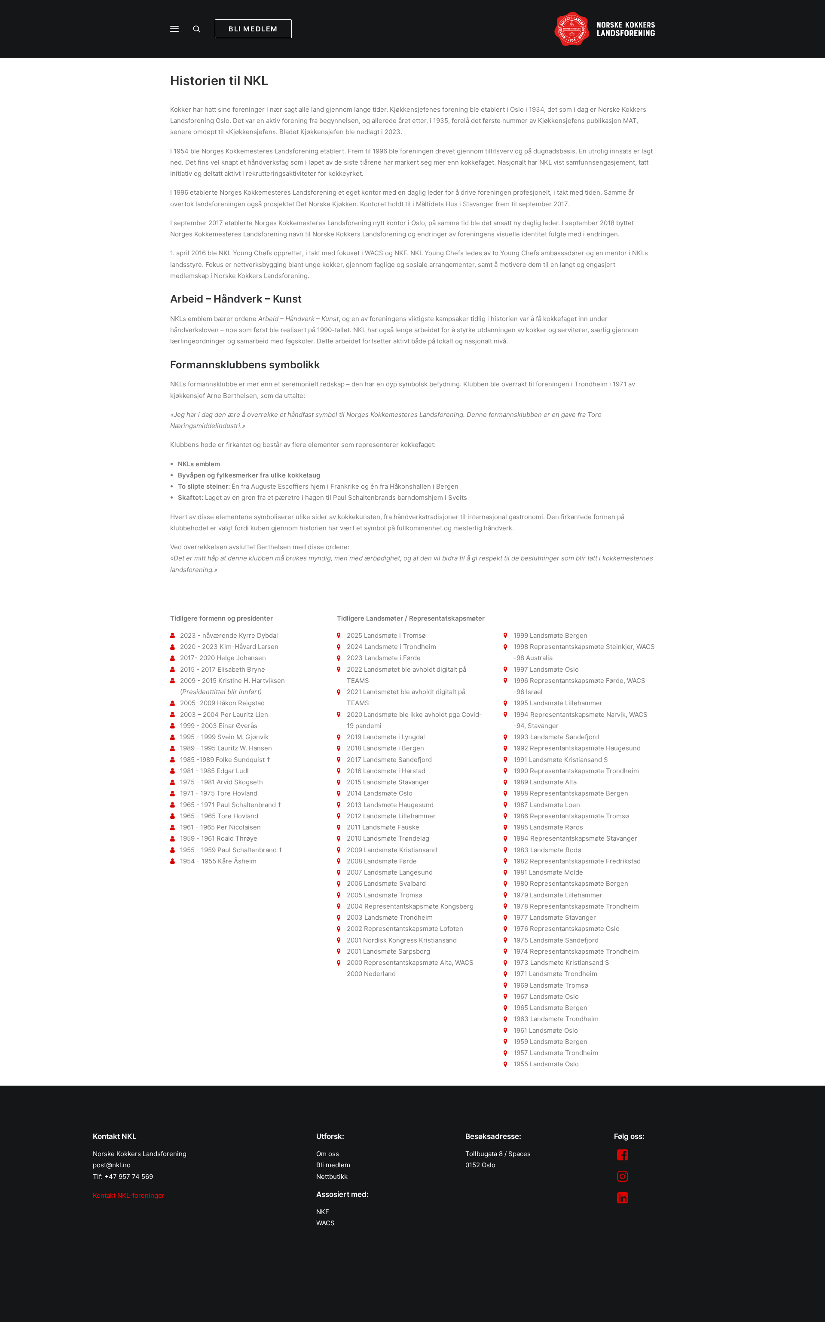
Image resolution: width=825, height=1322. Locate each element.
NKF (322, 1212)
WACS (325, 1223)
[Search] (200, 29)
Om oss (327, 1154)
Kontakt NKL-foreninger (129, 1195)
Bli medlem (333, 1165)
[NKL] (604, 29)
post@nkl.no (112, 1165)
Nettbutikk (332, 1176)
